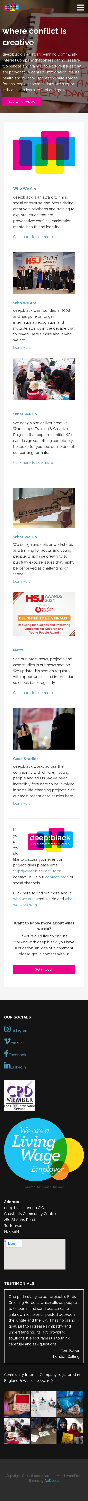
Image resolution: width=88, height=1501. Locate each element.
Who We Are (25, 188)
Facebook (17, 1055)
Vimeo (16, 1042)
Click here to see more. (33, 237)
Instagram (19, 1030)
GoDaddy (51, 1455)
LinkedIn (18, 1067)
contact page (57, 877)
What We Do (25, 414)
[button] (82, 7)
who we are (23, 899)
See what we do (22, 101)
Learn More (21, 348)
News (18, 650)
